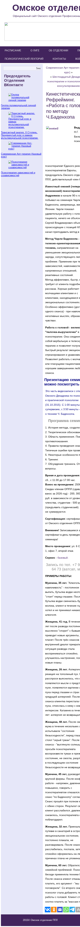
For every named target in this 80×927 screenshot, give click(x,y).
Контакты (59, 58)
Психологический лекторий (24, 58)
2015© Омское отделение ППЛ (40, 920)
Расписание (13, 50)
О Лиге (35, 50)
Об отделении (58, 50)
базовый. (62, 557)
